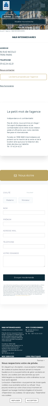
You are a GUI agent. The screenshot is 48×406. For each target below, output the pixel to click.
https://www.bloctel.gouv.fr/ (23, 295)
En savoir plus (29, 393)
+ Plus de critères (24, 27)
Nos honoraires (7, 86)
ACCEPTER (32, 400)
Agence (8, 31)
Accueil (2, 31)
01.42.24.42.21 (7, 63)
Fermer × (41, 360)
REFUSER (15, 400)
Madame (10, 200)
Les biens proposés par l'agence (23, 77)
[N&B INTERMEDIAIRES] (10, 5)
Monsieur (25, 200)
